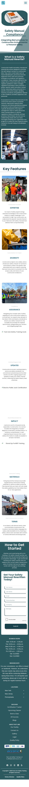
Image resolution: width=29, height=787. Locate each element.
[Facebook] (7, 765)
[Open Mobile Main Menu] (25, 2)
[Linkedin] (18, 765)
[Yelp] (21, 765)
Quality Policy (20, 776)
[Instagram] (11, 765)
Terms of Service (9, 776)
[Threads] (14, 765)
